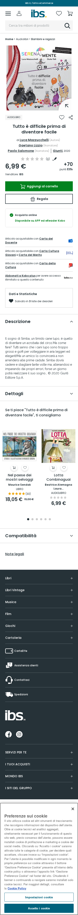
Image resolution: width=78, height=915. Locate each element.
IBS (21, 174)
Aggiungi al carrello (42, 186)
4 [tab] (41, 519)
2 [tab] (32, 519)
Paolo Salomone (21, 151)
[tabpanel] (39, 77)
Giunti (58, 151)
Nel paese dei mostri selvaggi (19, 477)
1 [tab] (39, 107)
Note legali (14, 554)
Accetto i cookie (39, 908)
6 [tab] (50, 519)
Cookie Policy (17, 888)
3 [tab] (37, 519)
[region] (39, 859)
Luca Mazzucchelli (34, 140)
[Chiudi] (73, 809)
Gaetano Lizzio (31, 145)
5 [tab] (45, 519)
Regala (42, 199)
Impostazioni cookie (39, 897)
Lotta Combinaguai (58, 477)
